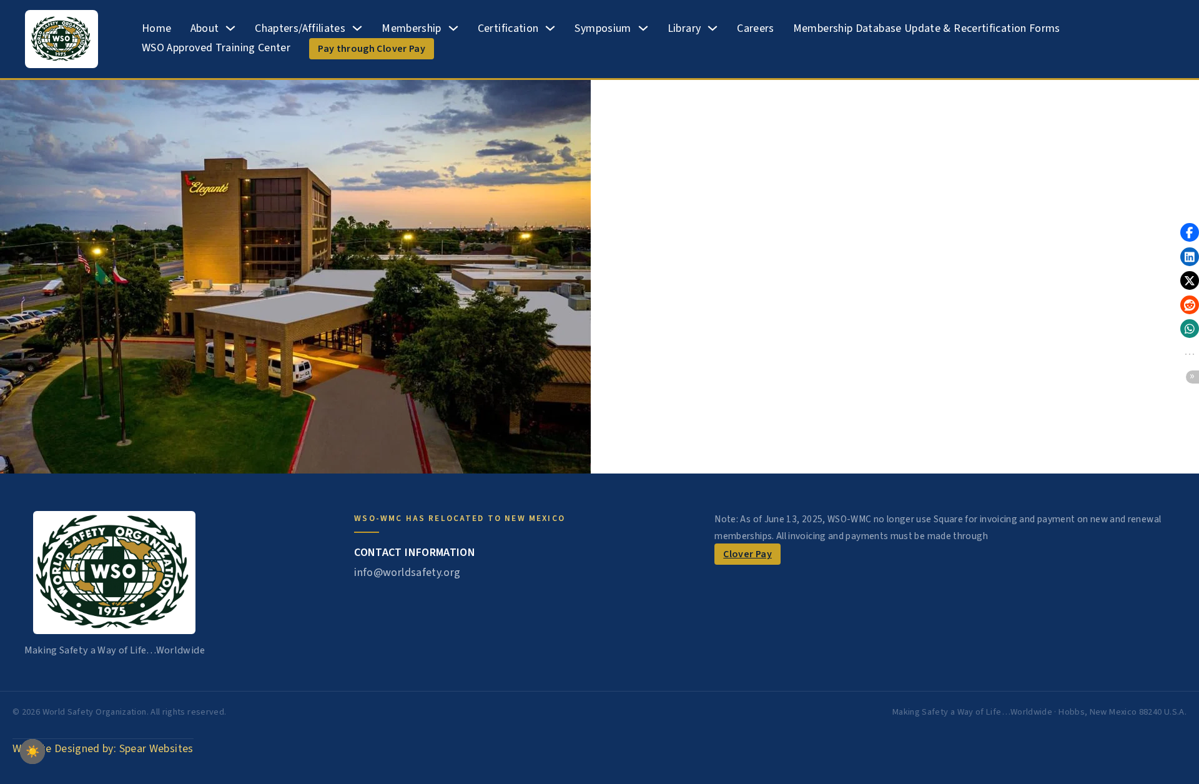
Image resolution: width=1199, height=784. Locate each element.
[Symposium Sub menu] (643, 28)
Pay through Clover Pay (371, 49)
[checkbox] (32, 751)
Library (684, 28)
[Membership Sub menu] (453, 28)
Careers (755, 28)
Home (156, 28)
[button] (1189, 232)
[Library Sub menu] (712, 28)
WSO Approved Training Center (216, 48)
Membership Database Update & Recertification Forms (926, 28)
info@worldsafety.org (407, 572)
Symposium (603, 28)
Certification (508, 28)
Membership (412, 28)
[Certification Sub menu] (550, 28)
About (204, 28)
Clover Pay (747, 554)
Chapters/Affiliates (300, 28)
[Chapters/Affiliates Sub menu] (357, 28)
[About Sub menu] (230, 28)
